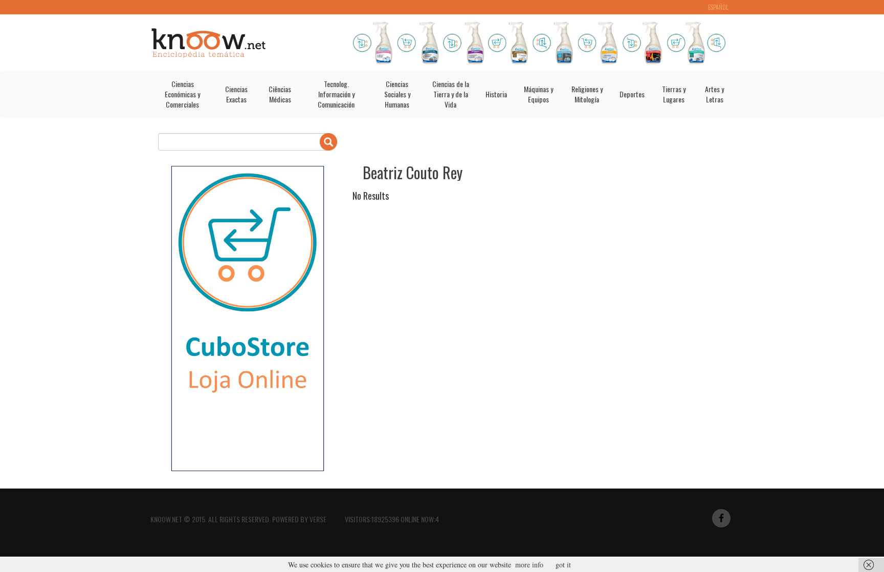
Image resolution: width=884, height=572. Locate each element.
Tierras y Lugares (674, 93)
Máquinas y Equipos (538, 93)
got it (563, 564)
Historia (496, 94)
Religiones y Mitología (587, 93)
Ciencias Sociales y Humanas (397, 94)
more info (529, 564)
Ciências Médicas (280, 93)
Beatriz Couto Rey (412, 172)
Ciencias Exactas (236, 93)
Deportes (632, 94)
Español (718, 7)
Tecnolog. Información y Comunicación (336, 94)
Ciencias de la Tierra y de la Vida (450, 94)
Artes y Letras (714, 93)
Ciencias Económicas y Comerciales (182, 94)
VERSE (318, 519)
